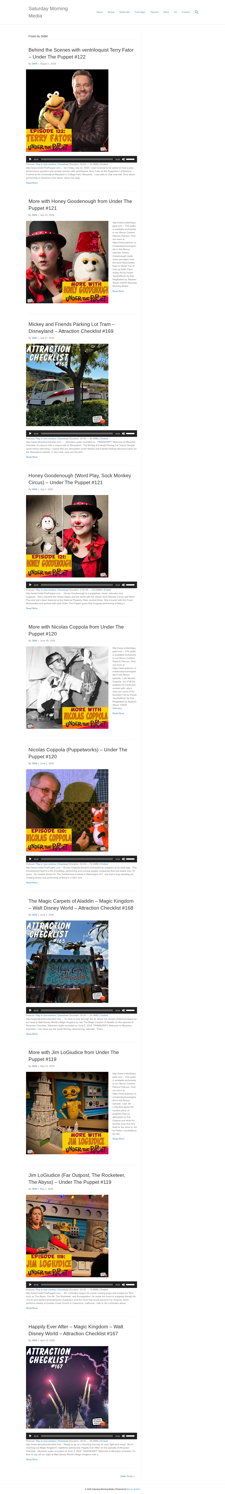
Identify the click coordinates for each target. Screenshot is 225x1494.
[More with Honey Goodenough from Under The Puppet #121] (67, 261)
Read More (32, 182)
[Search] (194, 12)
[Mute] (123, 159)
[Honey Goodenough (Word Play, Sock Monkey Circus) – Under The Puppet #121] (67, 536)
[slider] (130, 159)
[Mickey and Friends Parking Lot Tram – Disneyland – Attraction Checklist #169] (67, 384)
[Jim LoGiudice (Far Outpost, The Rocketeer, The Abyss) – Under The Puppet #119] (67, 1235)
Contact (186, 12)
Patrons (154, 12)
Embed (104, 164)
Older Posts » (127, 1476)
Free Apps (140, 12)
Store (166, 12)
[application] (81, 159)
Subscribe (124, 12)
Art (175, 12)
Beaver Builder (133, 1489)
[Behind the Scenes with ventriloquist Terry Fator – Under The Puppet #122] (67, 110)
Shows (111, 12)
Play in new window (46, 164)
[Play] (30, 159)
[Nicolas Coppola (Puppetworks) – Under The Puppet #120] (67, 810)
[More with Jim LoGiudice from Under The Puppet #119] (67, 1113)
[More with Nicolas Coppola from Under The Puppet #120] (67, 687)
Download (63, 164)
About (100, 12)
